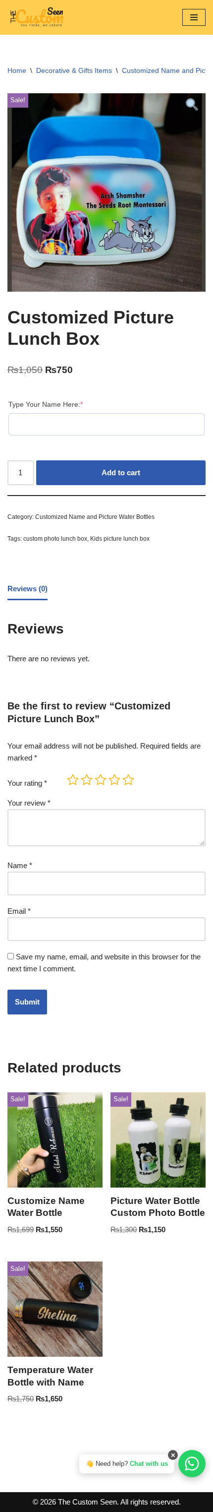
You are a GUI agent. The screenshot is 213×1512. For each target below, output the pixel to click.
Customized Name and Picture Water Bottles (95, 516)
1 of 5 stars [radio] (73, 780)
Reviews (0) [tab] (27, 588)
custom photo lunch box (55, 538)
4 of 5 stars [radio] (114, 780)
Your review (29, 803)
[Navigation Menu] (194, 17)
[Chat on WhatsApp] (192, 1463)
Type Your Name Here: (45, 404)
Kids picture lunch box (120, 538)
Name (19, 865)
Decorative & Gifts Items (74, 70)
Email (19, 911)
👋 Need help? (127, 1463)
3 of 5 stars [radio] (100, 780)
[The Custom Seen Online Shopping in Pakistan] (37, 17)
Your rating (27, 783)
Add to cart (121, 472)
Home (16, 70)
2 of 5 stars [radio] (87, 780)
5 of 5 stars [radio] (128, 780)
